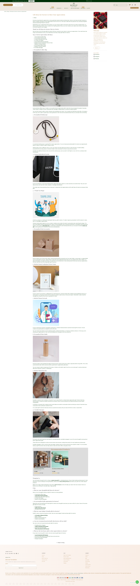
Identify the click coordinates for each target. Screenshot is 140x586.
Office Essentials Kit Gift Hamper (42, 528)
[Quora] (16, 553)
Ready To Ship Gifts (45, 558)
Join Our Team (87, 561)
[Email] (11, 553)
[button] (135, 5)
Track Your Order (88, 564)
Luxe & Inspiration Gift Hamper (41, 535)
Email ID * (6, 563)
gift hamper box (46, 225)
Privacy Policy (66, 561)
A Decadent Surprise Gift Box (41, 495)
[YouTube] (12, 553)
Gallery (43, 556)
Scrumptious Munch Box (39, 468)
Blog (86, 558)
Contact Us (87, 555)
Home (5, 11)
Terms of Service (87, 566)
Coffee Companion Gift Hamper (41, 526)
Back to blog (61, 542)
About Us (43, 555)
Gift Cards (43, 561)
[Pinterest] (18, 553)
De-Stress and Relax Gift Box (58, 468)
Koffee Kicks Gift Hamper (40, 507)
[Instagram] (5, 553)
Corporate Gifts (18, 4)
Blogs (8, 11)
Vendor (86, 556)
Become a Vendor (66, 556)
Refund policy (87, 567)
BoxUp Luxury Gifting (71, 581)
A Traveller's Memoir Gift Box (41, 515)
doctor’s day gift (55, 480)
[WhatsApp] (137, 581)
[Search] (114, 5)
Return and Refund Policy (67, 558)
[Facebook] (7, 553)
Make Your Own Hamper (67, 555)
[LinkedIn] (14, 553)
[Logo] (74, 4)
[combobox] (120, 5)
